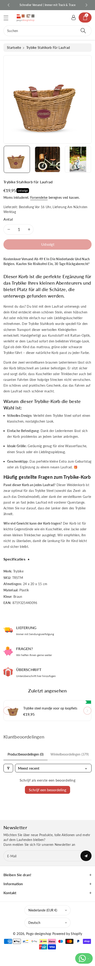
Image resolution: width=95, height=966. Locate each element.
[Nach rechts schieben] (87, 711)
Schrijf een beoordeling (47, 790)
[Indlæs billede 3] (78, 159)
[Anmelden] (73, 17)
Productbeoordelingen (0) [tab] (26, 754)
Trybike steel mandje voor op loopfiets (50, 708)
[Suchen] (83, 31)
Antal (8, 219)
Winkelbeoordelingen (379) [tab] (69, 754)
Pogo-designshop (38, 934)
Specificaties (16, 559)
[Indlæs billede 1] (17, 159)
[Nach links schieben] (7, 711)
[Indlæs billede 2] (47, 159)
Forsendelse (39, 197)
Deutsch (34, 923)
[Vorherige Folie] (8, 5)
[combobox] (47, 31)
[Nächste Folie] (86, 5)
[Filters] (8, 768)
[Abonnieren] (86, 856)
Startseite (14, 48)
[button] (8, 18)
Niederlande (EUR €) (42, 910)
